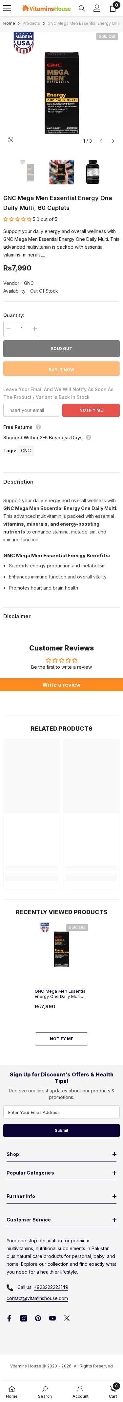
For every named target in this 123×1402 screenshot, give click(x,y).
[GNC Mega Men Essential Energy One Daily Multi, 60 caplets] (61, 948)
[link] (31, 867)
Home (9, 23)
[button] (101, 141)
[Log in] (97, 8)
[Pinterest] (38, 1318)
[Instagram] (24, 1318)
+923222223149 (51, 1287)
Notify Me (91, 410)
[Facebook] (9, 1318)
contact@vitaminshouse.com (37, 1298)
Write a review (61, 684)
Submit (61, 1130)
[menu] (7, 8)
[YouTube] (52, 1318)
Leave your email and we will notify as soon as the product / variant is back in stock (58, 393)
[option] (61, 89)
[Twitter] (67, 1318)
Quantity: (13, 315)
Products (31, 23)
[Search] (82, 8)
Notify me (61, 1038)
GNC (29, 283)
